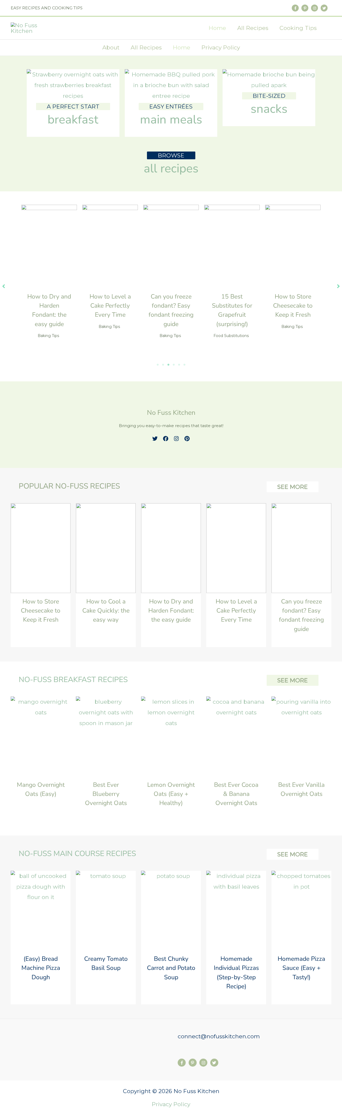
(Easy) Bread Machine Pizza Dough (40, 968)
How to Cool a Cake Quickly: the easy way (106, 610)
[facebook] (165, 438)
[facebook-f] (296, 8)
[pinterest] (187, 438)
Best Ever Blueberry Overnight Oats (106, 794)
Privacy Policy (220, 47)
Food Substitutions (231, 335)
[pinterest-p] (305, 8)
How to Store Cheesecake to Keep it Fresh (293, 305)
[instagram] (315, 8)
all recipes (171, 168)
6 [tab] (184, 364)
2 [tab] (163, 364)
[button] (329, 29)
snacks (269, 109)
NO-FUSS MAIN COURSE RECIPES (77, 854)
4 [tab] (173, 364)
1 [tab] (157, 364)
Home (181, 47)
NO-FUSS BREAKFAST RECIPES (73, 680)
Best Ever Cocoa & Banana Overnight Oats (236, 794)
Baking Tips (48, 335)
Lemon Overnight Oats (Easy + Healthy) (171, 794)
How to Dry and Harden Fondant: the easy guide (171, 610)
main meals (171, 119)
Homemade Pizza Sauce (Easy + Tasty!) (301, 968)
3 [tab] (168, 364)
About (110, 47)
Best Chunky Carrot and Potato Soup (171, 968)
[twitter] (325, 8)
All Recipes (146, 47)
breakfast (73, 119)
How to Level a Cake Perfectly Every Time (110, 305)
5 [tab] (179, 364)
